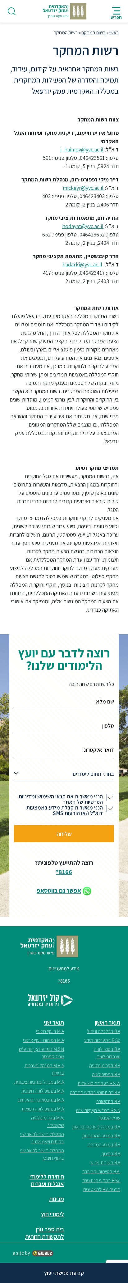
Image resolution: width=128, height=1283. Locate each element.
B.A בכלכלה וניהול (103, 1031)
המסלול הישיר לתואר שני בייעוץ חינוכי (42, 1154)
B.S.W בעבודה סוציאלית (99, 1083)
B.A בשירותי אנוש (105, 1162)
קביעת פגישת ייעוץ (64, 1273)
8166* (64, 872)
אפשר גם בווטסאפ (59, 890)
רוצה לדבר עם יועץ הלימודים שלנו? (64, 659)
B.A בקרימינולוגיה (104, 1065)
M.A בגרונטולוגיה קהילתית (41, 1100)
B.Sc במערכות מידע (102, 1040)
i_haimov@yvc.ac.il (81, 149)
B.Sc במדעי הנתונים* (101, 1180)
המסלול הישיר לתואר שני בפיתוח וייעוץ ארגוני (42, 1138)
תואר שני (54, 1022)
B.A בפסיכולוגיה (106, 1074)
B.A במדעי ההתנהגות (101, 1135)
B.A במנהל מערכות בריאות (96, 1127)
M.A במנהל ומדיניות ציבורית (39, 1082)
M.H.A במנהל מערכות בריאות (44, 1069)
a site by (21, 1253)
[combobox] (64, 775)
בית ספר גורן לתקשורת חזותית (44, 1233)
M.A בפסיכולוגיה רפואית (43, 1109)
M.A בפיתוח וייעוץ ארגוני (43, 1040)
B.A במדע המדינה (104, 1144)
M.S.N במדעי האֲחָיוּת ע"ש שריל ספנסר (41, 1053)
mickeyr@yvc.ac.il (84, 187)
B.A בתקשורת (108, 1101)
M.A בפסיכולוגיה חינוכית (42, 1091)
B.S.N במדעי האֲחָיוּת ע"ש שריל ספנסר (98, 1114)
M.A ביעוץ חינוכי (50, 1031)
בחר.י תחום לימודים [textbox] (93, 773)
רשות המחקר (93, 32)
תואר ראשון (107, 1022)
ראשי (114, 32)
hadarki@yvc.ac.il (82, 264)
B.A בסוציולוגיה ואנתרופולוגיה (107, 1053)
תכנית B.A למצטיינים (101, 1189)
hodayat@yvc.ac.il (82, 226)
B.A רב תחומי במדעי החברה (95, 1092)
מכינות (56, 1199)
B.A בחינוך (111, 1153)
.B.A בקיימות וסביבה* (101, 1171)
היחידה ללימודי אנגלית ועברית (47, 1180)
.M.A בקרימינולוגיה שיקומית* (47, 1121)
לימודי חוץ (52, 1214)
